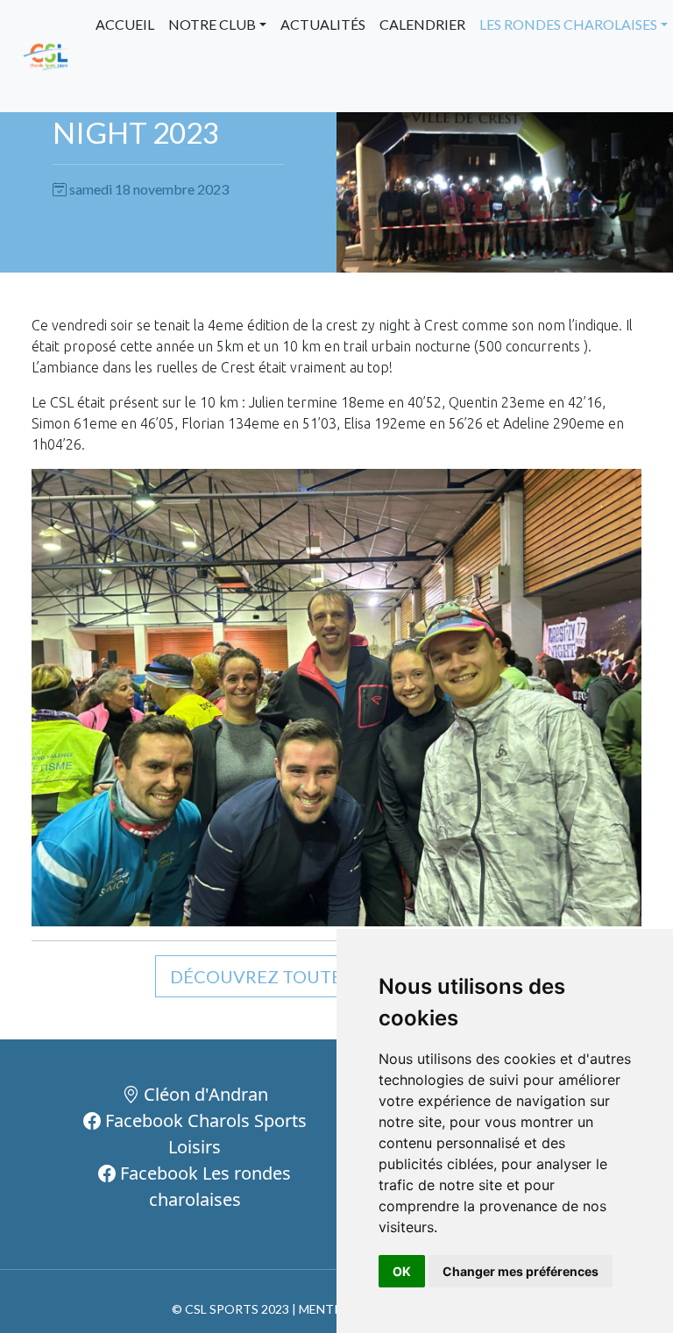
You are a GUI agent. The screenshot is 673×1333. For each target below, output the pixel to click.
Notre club (212, 24)
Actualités (322, 24)
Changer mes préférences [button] (521, 1271)
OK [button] (402, 1271)
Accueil (125, 24)
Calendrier (422, 24)
